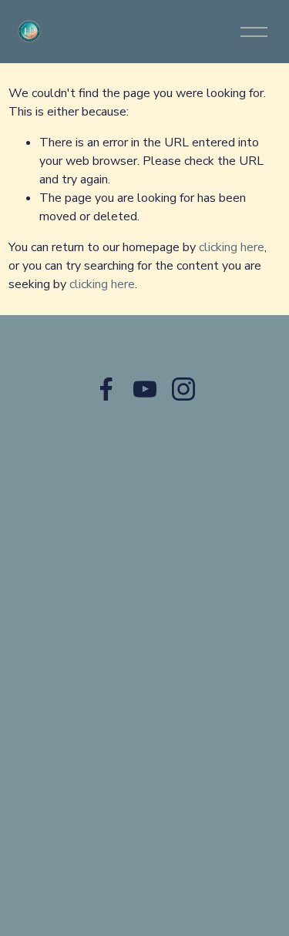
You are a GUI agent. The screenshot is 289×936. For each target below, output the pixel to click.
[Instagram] (183, 389)
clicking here (231, 247)
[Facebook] (106, 389)
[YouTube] (145, 389)
